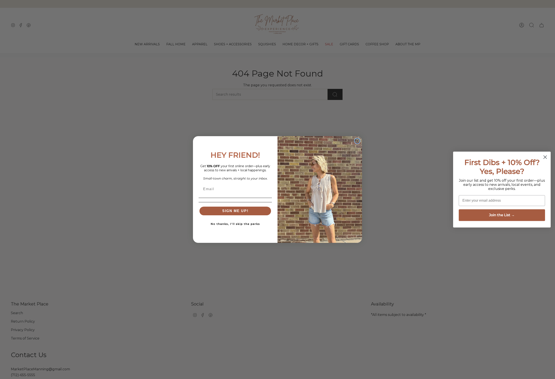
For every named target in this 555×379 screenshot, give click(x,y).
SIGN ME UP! (235, 211)
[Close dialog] (357, 141)
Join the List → (502, 215)
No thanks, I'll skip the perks (235, 223)
